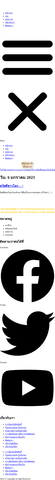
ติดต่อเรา (9, 26)
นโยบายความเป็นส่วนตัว (16, 431)
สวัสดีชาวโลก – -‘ (12, 186)
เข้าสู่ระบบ (27, 167)
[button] (27, 85)
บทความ (9, 19)
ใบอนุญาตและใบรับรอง (15, 427)
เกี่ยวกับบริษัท (11, 447)
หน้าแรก (9, 13)
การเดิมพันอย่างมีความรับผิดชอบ (20, 434)
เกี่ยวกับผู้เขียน (11, 443)
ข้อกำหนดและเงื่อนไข (15, 437)
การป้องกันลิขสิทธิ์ (13, 424)
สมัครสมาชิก (27, 163)
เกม (6, 16)
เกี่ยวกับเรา (10, 22)
